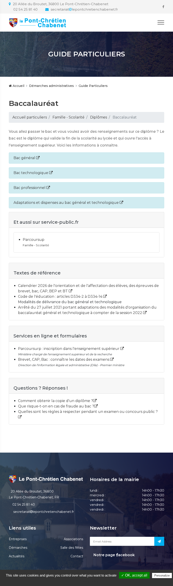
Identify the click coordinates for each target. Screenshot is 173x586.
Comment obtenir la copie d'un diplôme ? (55, 401)
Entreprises (18, 539)
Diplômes (98, 117)
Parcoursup (33, 239)
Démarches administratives (51, 86)
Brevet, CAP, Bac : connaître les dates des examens (64, 359)
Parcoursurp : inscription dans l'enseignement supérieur (69, 348)
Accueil (18, 86)
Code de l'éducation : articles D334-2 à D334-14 (60, 296)
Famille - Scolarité (68, 117)
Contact (77, 556)
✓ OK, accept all (134, 575)
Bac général (25, 158)
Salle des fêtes (71, 548)
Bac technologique (31, 173)
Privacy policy (88, 581)
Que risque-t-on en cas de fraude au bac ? (56, 406)
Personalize (162, 575)
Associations (73, 539)
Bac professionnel (30, 188)
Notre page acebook (114, 555)
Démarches (18, 548)
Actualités (16, 556)
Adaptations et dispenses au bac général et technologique (67, 202)
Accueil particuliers (29, 117)
